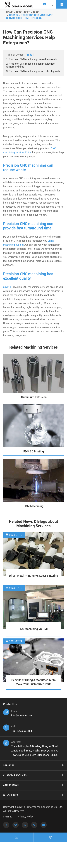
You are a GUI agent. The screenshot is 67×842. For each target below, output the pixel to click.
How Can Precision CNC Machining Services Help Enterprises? (29, 17)
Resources (23, 12)
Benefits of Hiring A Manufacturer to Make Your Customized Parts (33, 682)
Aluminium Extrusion (34, 397)
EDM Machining (33, 506)
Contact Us (10, 704)
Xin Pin (7, 287)
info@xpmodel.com (22, 715)
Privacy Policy (26, 816)
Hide (29, 54)
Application (11, 785)
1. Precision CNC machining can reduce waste (31, 59)
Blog (36, 12)
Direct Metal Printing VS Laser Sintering (33, 575)
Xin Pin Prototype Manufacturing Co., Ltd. (40, 807)
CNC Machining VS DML (33, 629)
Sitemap (7, 816)
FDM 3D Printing (33, 451)
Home (9, 12)
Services (8, 765)
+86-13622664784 (21, 730)
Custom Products (15, 775)
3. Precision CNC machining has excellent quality (33, 71)
